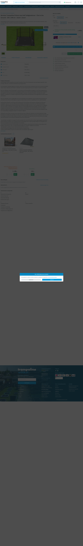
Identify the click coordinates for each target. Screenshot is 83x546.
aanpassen (31, 279)
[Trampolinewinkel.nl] (5, 2)
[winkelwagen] (81, 2)
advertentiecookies (53, 277)
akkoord (52, 279)
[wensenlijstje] (78, 2)
